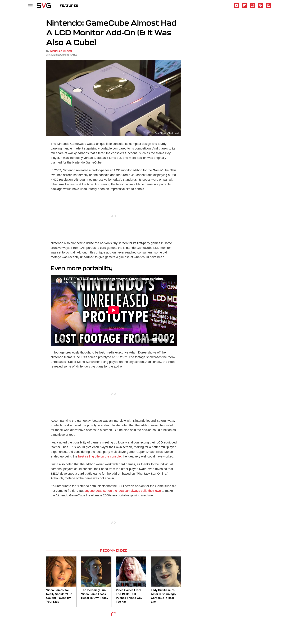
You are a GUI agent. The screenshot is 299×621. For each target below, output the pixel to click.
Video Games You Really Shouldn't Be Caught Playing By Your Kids (59, 596)
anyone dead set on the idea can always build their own (122, 490)
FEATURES (69, 5)
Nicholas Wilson (61, 51)
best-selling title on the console (99, 456)
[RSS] (268, 7)
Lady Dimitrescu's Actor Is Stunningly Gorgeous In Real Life (163, 596)
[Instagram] (252, 7)
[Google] (260, 7)
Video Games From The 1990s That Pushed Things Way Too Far (129, 596)
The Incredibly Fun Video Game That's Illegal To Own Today (94, 594)
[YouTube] (236, 7)
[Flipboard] (244, 7)
